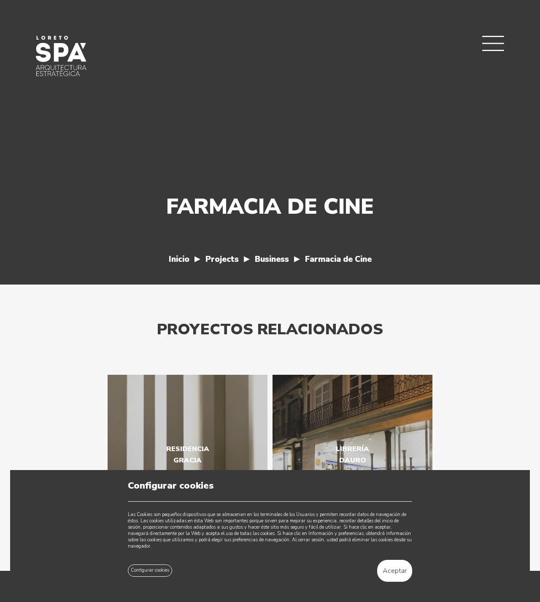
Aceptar (395, 570)
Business (272, 259)
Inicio (179, 259)
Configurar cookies (150, 570)
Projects (222, 259)
